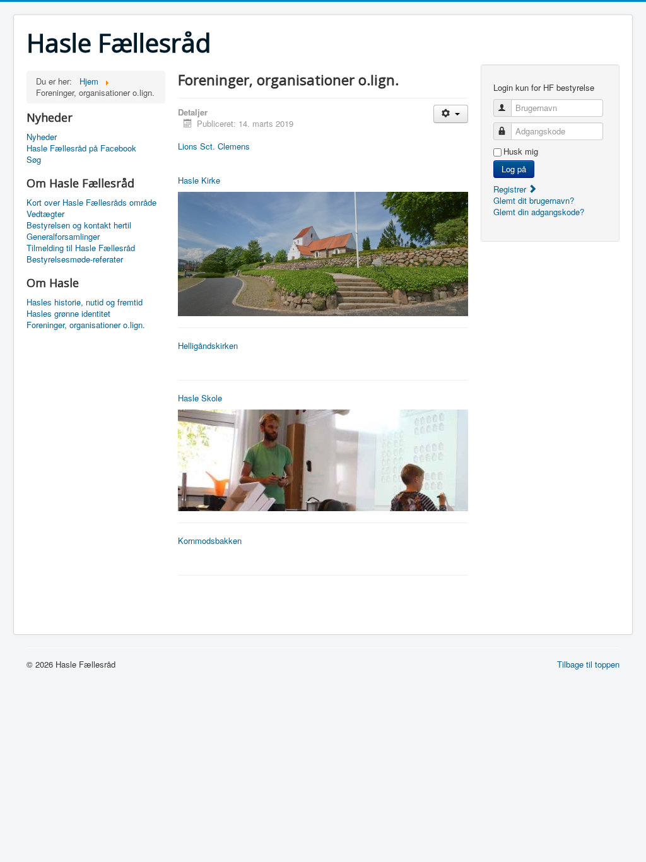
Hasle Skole (200, 398)
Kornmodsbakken (210, 540)
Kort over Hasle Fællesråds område (91, 202)
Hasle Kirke (199, 180)
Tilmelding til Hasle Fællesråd (80, 248)
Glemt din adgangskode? (538, 212)
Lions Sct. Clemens (214, 146)
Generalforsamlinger (63, 236)
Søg (33, 159)
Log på (514, 169)
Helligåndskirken (208, 345)
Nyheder (41, 137)
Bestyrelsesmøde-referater (74, 259)
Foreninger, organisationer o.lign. (85, 325)
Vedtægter (45, 214)
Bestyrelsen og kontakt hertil (78, 225)
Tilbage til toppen (588, 664)
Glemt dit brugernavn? (533, 200)
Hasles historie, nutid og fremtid (84, 302)
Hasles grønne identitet (68, 313)
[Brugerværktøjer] (450, 114)
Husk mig (520, 151)
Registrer (511, 189)
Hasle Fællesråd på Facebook (81, 148)
